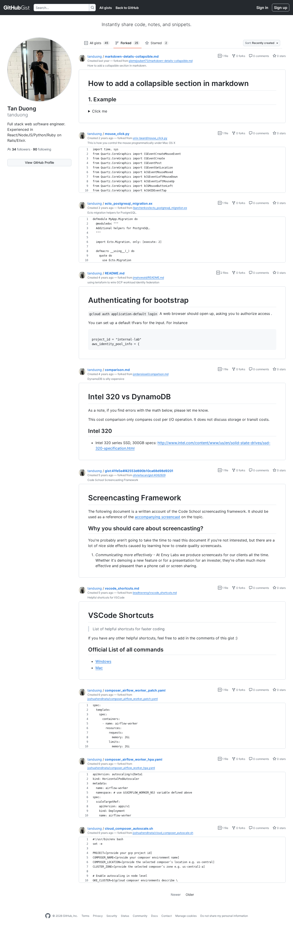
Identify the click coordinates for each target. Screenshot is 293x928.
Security (111, 915)
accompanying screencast (157, 517)
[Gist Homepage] (17, 7)
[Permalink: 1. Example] (85, 99)
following (42, 149)
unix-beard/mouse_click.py (150, 138)
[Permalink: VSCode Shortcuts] (85, 615)
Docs (154, 915)
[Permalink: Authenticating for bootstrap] (85, 300)
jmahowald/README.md (148, 277)
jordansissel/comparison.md (150, 374)
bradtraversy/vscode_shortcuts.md (155, 592)
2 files (224, 272)
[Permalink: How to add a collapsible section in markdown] (85, 83)
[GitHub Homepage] (48, 916)
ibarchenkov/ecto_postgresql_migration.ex (160, 207)
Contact (166, 915)
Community (140, 915)
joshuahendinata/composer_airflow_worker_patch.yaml (122, 698)
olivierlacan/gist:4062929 (149, 475)
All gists (105, 8)
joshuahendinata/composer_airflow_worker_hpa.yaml (121, 768)
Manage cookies (186, 915)
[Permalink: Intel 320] (85, 431)
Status (125, 915)
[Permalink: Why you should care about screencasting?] (85, 528)
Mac (99, 667)
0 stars (281, 56)
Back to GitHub (127, 8)
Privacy (98, 915)
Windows (103, 661)
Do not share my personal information (224, 915)
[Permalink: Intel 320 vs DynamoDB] (85, 397)
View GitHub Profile (39, 162)
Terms (85, 915)
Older (190, 894)
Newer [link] (176, 894)
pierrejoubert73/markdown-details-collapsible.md (161, 60)
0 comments (260, 56)
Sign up (280, 7)
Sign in (262, 7)
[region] (182, 96)
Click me (99, 111)
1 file (225, 56)
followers (21, 149)
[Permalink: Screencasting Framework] (85, 498)
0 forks (240, 56)
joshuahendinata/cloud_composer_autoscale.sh (163, 832)
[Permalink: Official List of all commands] (85, 649)
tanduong (94, 56)
